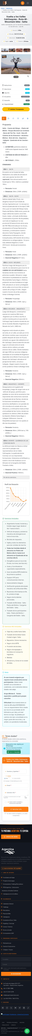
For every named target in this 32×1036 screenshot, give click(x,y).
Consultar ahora (12, 836)
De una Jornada (7, 930)
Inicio (2, 8)
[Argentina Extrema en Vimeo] (19, 1007)
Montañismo (6, 910)
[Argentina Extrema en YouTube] (15, 1007)
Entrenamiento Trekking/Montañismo (13, 884)
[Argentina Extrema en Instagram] (7, 1007)
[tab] (4, 118)
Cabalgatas (6, 917)
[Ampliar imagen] (28, 76)
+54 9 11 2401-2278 (8, 991)
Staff (3, 1022)
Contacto (13, 1024)
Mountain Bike (6, 913)
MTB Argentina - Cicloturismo (11, 887)
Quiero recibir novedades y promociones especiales (15, 802)
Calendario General (8, 903)
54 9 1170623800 (15, 752)
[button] (4, 50)
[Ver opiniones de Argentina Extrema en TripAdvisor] (15, 1014)
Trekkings (5, 907)
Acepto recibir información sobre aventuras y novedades (14, 968)
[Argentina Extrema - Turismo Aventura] (8, 851)
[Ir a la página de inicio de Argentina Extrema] (4, 3)
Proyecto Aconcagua (8, 881)
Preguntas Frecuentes (12, 1022)
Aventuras (9, 8)
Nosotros (22, 1022)
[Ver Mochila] (22, 3)
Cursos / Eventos (7, 926)
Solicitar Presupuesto (17, 109)
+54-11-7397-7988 (8, 988)
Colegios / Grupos (8, 949)
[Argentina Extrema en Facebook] (2, 1007)
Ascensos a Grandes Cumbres (10, 890)
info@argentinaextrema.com (11, 995)
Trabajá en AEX (5, 1024)
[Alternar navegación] (28, 3)
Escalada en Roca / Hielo (9, 920)
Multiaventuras (7, 943)
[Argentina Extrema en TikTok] (28, 1007)
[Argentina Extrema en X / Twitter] (11, 1007)
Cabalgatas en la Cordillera (10, 894)
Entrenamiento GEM (8, 933)
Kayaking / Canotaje (8, 923)
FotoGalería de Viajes (9, 877)
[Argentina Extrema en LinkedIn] (24, 1007)
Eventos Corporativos (9, 946)
